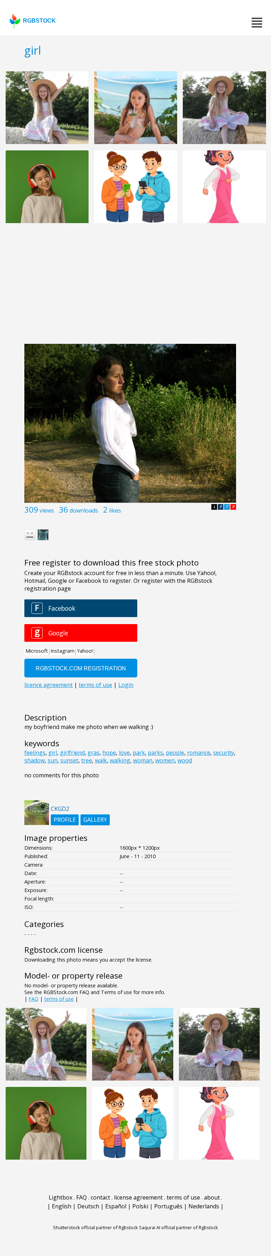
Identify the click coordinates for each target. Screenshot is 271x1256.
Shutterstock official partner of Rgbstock (95, 1227)
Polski (140, 1206)
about (212, 1197)
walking (120, 760)
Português (168, 1206)
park (139, 752)
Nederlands (203, 1206)
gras (94, 752)
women (165, 760)
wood (184, 760)
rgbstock (39, 21)
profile (65, 820)
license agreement (138, 1197)
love (124, 752)
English (61, 1206)
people (175, 752)
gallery (95, 820)
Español (115, 1206)
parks (155, 752)
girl (52, 752)
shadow (34, 760)
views (47, 510)
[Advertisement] (135, 287)
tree (86, 760)
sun (53, 760)
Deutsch (88, 1206)
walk (101, 760)
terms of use (59, 998)
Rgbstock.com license (63, 949)
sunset (69, 760)
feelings (35, 752)
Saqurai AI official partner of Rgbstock (178, 1227)
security (223, 752)
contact (100, 1197)
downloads (84, 510)
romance (198, 752)
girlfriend (72, 752)
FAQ (33, 998)
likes (115, 510)
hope (109, 752)
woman (142, 760)
